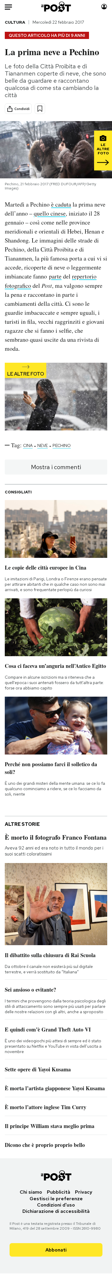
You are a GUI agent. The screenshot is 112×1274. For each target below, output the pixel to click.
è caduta (61, 204)
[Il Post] (56, 6)
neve (42, 445)
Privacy (83, 1192)
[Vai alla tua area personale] (104, 7)
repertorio (84, 276)
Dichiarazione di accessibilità (56, 1211)
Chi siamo (31, 1192)
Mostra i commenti (56, 467)
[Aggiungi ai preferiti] (40, 109)
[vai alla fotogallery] (56, 397)
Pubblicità (58, 1192)
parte (55, 276)
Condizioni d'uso (56, 1205)
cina (28, 445)
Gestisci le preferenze (56, 1198)
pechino (62, 445)
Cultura (15, 22)
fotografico (18, 285)
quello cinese (50, 213)
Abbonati (56, 1250)
